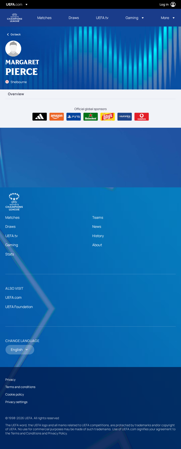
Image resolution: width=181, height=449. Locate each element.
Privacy (10, 379)
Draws (10, 226)
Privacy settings (16, 402)
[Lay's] (107, 117)
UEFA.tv (11, 235)
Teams (97, 217)
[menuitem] (47, 17)
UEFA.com (13, 297)
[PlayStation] (73, 117)
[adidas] (39, 117)
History (98, 235)
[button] (135, 17)
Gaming (11, 244)
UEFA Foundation (19, 306)
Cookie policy (14, 394)
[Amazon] (56, 117)
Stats (9, 254)
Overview (16, 94)
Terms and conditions (20, 387)
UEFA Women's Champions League (14, 17)
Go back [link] (16, 34)
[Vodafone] (141, 117)
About (97, 244)
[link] (44, 17)
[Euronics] (124, 117)
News (96, 226)
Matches (12, 217)
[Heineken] (90, 117)
